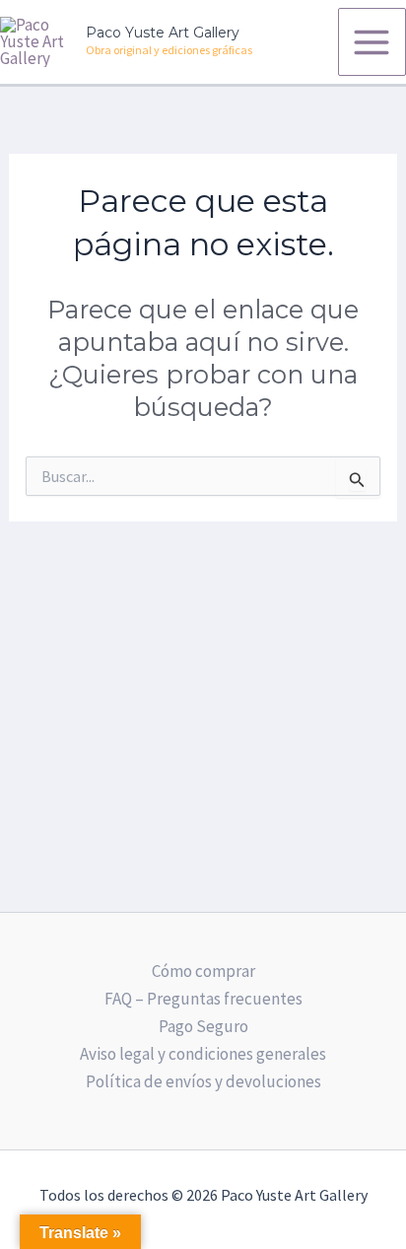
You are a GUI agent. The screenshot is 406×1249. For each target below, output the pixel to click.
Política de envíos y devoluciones (203, 1081)
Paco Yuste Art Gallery (162, 32)
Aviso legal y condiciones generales (203, 1054)
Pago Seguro (203, 1026)
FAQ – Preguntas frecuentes (203, 998)
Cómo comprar (203, 971)
